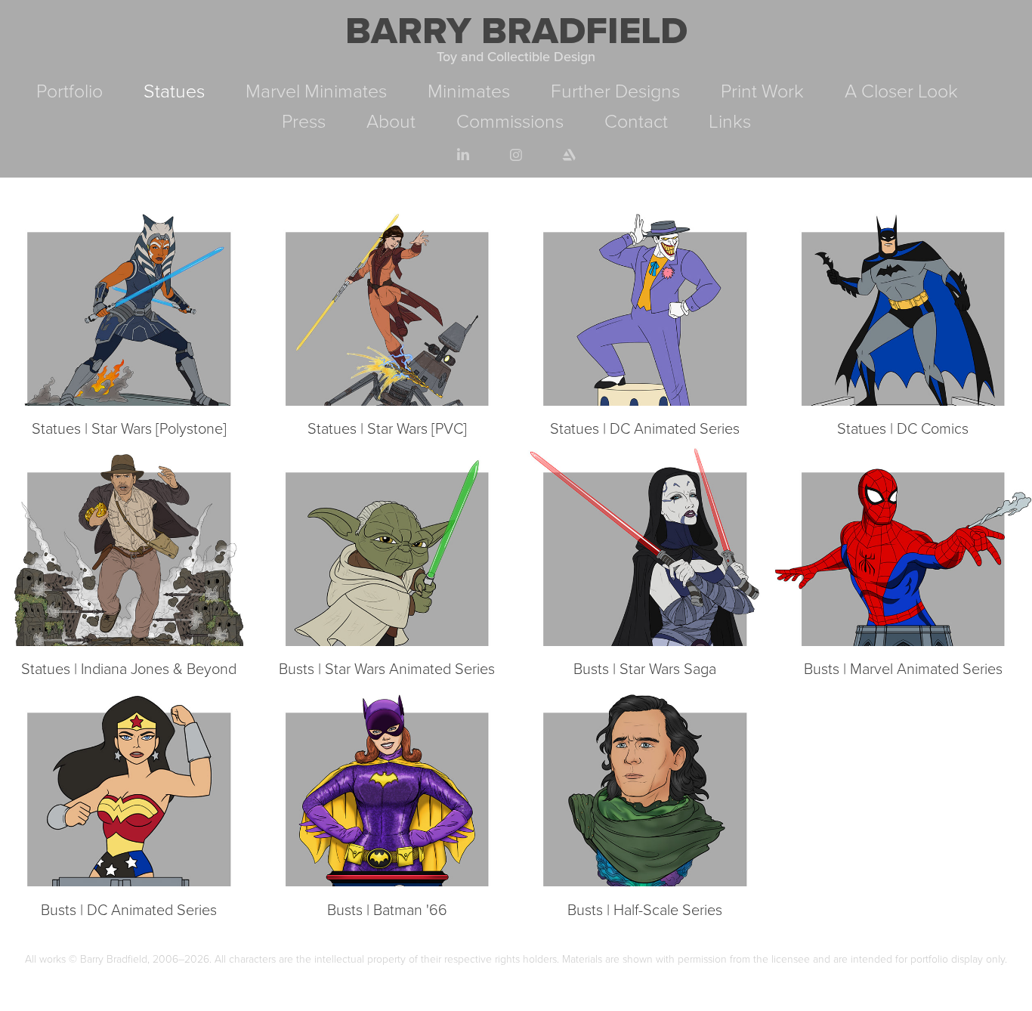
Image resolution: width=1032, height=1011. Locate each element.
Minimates (469, 90)
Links (730, 120)
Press (304, 120)
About (391, 120)
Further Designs (615, 90)
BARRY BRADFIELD (516, 29)
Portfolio (69, 90)
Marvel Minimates (316, 90)
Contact (636, 120)
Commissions (510, 120)
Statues (174, 90)
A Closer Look (901, 90)
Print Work (762, 90)
